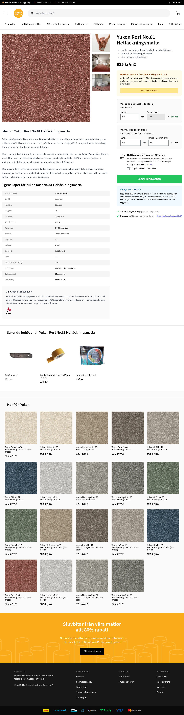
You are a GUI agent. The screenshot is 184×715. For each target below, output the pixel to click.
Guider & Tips (174, 24)
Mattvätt (161, 687)
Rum (160, 24)
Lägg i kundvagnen (149, 179)
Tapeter (160, 692)
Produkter (10, 24)
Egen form (162, 676)
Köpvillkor (81, 687)
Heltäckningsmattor (31, 24)
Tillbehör (98, 24)
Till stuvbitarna (92, 651)
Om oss (80, 676)
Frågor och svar (126, 681)
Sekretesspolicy (84, 681)
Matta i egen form (143, 24)
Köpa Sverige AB (45, 685)
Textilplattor (81, 24)
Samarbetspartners (86, 692)
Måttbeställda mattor (58, 24)
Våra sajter (81, 697)
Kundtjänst (124, 676)
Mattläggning (119, 24)
